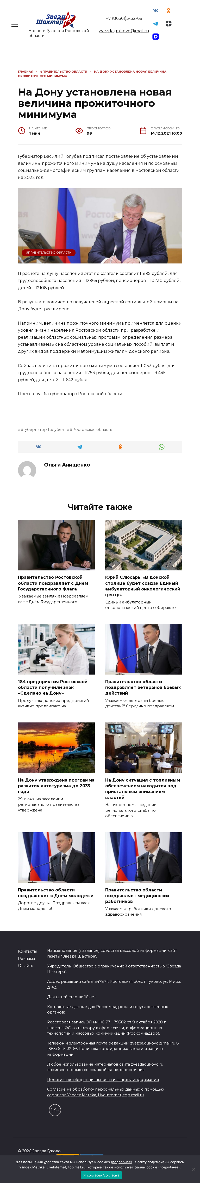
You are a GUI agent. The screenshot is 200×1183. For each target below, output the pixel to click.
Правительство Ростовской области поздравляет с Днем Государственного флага (53, 583)
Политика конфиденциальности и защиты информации (103, 1079)
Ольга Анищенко (67, 465)
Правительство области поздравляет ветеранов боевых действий (143, 687)
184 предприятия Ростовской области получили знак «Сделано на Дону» (53, 687)
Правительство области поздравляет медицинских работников (137, 895)
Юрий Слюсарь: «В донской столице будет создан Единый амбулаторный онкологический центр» (142, 586)
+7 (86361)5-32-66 (124, 18)
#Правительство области (49, 252)
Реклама (26, 958)
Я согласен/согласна (101, 1175)
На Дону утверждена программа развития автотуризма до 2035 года (56, 785)
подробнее (121, 1162)
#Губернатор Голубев (42, 429)
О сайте (25, 965)
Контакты (27, 951)
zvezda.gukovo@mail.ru (124, 30)
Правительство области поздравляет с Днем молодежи (55, 892)
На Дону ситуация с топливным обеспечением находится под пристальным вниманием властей (142, 788)
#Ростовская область (91, 429)
